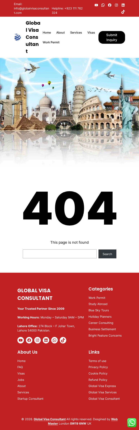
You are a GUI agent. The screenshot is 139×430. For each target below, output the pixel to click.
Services (23, 392)
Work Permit (97, 298)
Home (21, 361)
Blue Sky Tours (99, 310)
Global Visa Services (103, 392)
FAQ (20, 367)
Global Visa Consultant (33, 37)
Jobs (20, 380)
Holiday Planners (100, 316)
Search (107, 254)
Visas (21, 373)
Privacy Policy (98, 367)
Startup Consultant (30, 398)
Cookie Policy (98, 373)
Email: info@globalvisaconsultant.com (31, 8)
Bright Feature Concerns (105, 335)
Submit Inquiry (111, 37)
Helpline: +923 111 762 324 (67, 11)
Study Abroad (98, 304)
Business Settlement (102, 329)
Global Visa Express (102, 386)
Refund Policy (98, 380)
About (21, 386)
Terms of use (97, 361)
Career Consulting (101, 323)
